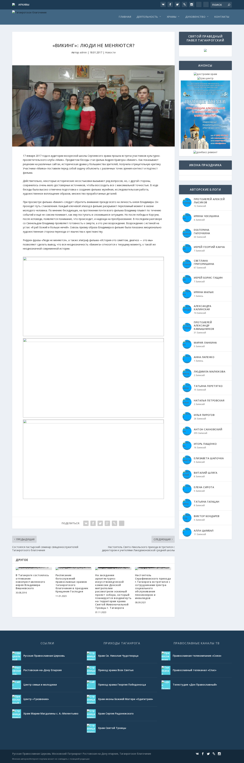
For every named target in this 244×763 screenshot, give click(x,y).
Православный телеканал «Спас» (194, 670)
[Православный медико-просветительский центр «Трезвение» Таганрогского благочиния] (16, 699)
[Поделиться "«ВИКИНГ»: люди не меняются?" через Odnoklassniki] (121, 523)
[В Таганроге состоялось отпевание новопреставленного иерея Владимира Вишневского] (34, 568)
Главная (125, 16)
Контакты (221, 16)
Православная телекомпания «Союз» (197, 655)
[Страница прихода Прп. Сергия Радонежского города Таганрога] (91, 713)
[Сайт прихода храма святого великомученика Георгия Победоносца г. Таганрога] (91, 684)
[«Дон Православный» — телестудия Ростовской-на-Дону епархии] (165, 684)
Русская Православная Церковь (44, 655)
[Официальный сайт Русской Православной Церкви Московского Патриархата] (16, 655)
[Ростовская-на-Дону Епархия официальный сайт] (16, 670)
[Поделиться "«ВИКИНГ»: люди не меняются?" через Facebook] (93, 523)
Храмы (171, 16)
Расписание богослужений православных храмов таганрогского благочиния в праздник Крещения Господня (72, 583)
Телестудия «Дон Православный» (195, 684)
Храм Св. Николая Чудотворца (118, 655)
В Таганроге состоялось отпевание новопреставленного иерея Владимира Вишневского (32, 581)
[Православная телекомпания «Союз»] (165, 655)
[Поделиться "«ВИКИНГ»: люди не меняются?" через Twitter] (100, 523)
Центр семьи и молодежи (40, 684)
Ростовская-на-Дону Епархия (42, 670)
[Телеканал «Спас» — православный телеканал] (165, 670)
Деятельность (147, 16)
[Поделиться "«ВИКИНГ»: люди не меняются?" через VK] (85, 523)
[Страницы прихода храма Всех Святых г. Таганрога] (91, 670)
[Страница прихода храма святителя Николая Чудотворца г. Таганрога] (91, 655)
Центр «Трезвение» (36, 699)
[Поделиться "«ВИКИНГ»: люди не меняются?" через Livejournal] (114, 523)
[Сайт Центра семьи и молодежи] (16, 684)
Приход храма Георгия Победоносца (122, 684)
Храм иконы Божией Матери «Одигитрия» (125, 699)
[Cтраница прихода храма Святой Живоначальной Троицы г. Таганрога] (91, 728)
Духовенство (195, 16)
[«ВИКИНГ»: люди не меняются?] (93, 106)
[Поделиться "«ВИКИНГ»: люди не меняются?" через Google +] (107, 523)
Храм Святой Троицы (112, 728)
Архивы (23, 4)
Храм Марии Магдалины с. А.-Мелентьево (50, 713)
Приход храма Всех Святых (116, 670)
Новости (110, 52)
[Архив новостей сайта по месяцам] (14, 5)
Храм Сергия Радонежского (116, 713)
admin (83, 52)
